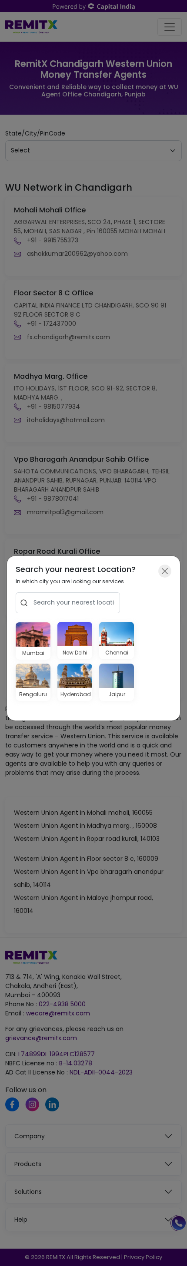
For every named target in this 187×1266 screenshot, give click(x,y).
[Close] (164, 571)
